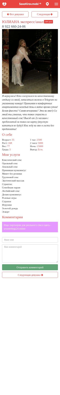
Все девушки (16, 14)
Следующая (43, 14)
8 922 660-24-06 (14, 26)
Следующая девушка (29, 275)
